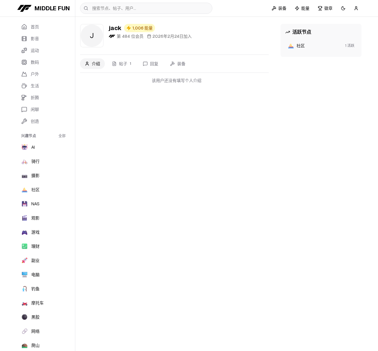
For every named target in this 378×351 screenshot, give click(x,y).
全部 (62, 136)
